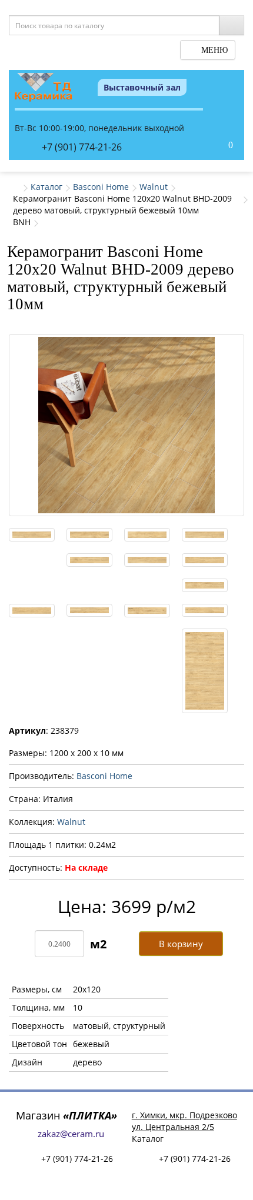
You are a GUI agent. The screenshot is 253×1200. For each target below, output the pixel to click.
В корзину (181, 944)
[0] (218, 146)
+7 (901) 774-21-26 (82, 147)
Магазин (66, 1115)
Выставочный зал (142, 87)
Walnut (153, 186)
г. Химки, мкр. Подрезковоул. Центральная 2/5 (184, 1120)
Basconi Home (101, 186)
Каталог (46, 186)
